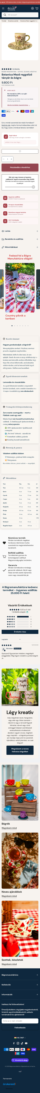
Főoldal (4, 21)
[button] (20, 14)
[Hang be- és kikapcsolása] (31, 309)
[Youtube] (26, 1043)
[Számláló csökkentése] (3, 159)
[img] (6, 645)
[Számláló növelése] (11, 159)
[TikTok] (22, 1043)
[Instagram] (18, 1043)
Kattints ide (6, 125)
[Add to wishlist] (20, 151)
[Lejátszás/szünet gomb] (9, 267)
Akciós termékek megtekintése (18, 105)
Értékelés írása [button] (20, 632)
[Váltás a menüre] (3, 8)
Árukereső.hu (9, 1088)
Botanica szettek (13, 21)
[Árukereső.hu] (9, 1085)
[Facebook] (14, 1043)
